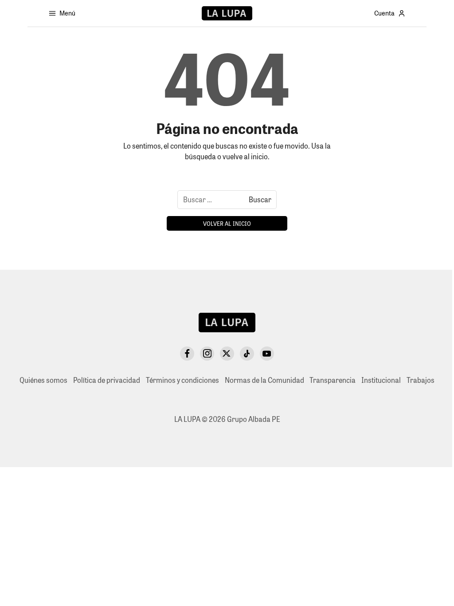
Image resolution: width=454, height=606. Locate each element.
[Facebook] (187, 353)
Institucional (381, 380)
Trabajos (420, 380)
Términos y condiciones (182, 380)
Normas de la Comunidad (264, 380)
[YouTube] (267, 353)
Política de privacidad (106, 380)
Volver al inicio (227, 223)
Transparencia (332, 380)
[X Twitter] (227, 353)
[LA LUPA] (227, 13)
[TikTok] (247, 353)
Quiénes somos (43, 380)
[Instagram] (207, 353)
